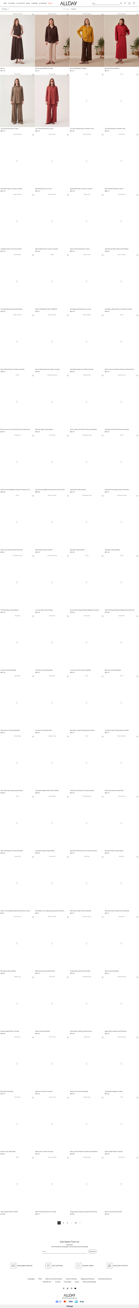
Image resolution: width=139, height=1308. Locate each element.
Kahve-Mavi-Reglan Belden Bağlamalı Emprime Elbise (85, 610)
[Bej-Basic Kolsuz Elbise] (87, 522)
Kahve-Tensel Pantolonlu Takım (80, 249)
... (71, 1223)
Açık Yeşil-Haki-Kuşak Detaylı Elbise (12, 790)
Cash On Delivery (71, 1279)
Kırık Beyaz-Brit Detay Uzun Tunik (80, 309)
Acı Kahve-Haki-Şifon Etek (43, 730)
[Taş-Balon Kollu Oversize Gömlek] (17, 221)
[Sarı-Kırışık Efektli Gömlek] (87, 41)
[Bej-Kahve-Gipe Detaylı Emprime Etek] (87, 703)
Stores (77, 1282)
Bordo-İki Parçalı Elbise (112, 68)
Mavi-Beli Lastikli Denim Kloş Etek (80, 911)
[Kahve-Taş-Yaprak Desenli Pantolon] (17, 522)
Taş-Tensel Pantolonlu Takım (10, 128)
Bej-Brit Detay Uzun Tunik (43, 189)
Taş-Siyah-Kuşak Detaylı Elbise (45, 851)
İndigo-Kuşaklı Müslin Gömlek (10, 1031)
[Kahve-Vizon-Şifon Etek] (17, 1124)
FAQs (40, 1279)
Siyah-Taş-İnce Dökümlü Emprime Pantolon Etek (120, 369)
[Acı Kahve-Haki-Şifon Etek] (52, 703)
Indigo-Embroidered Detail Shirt (80, 971)
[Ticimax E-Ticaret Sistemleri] (69, 1307)
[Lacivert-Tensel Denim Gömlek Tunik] (87, 101)
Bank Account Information (54, 1279)
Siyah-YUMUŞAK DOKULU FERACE (46, 309)
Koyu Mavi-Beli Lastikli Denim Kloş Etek (117, 911)
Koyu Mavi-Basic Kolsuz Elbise (114, 851)
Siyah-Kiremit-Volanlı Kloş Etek (10, 730)
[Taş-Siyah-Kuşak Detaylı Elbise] (52, 823)
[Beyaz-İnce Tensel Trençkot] (52, 1124)
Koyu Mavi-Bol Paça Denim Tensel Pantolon (83, 851)
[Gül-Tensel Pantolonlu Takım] (52, 101)
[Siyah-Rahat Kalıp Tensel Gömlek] (52, 1184)
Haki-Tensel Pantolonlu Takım (114, 189)
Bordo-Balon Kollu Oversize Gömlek (46, 249)
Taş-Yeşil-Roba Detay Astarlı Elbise (11, 309)
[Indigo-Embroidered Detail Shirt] (87, 943)
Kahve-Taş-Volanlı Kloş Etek (113, 1212)
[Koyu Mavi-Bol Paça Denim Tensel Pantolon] (87, 823)
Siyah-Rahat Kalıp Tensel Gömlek (45, 1212)
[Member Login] (129, 3)
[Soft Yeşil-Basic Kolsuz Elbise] (17, 582)
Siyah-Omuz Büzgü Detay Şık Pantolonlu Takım (15, 911)
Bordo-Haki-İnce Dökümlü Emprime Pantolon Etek (16, 429)
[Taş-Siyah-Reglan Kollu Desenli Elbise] (52, 763)
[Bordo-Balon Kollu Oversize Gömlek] (52, 221)
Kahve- (3, 68)
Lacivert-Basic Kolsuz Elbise (44, 610)
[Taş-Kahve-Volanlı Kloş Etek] (52, 643)
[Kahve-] (17, 41)
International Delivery (105, 1279)
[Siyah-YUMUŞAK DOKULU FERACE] (52, 281)
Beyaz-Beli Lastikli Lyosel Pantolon (116, 1031)
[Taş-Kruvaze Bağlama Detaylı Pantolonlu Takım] (52, 462)
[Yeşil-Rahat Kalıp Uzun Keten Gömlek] (87, 342)
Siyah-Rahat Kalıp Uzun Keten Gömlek (12, 369)
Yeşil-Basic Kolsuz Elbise (112, 550)
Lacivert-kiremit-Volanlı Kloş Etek (80, 670)
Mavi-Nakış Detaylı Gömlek (43, 550)
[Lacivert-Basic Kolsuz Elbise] (52, 582)
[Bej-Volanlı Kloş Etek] (17, 1064)
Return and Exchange (89, 1282)
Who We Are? (47, 1282)
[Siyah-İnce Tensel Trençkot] (52, 1064)
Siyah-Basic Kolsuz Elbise (78, 489)
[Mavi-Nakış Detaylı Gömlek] (52, 522)
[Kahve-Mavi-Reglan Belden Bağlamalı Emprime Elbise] (87, 582)
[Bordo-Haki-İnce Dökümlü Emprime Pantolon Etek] (17, 402)
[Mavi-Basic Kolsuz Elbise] (17, 943)
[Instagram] (71, 1288)
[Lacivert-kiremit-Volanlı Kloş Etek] (87, 643)
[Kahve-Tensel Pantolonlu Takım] (87, 221)
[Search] (121, 3)
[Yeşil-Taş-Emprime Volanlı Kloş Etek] (17, 823)
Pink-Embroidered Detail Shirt (114, 790)
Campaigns (31, 1279)
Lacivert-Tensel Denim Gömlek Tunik (82, 128)
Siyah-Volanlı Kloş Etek (112, 971)
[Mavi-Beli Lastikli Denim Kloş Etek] (87, 883)
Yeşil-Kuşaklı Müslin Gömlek (9, 1212)
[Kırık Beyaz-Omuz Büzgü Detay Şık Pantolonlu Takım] (52, 883)
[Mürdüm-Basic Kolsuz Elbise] (52, 402)
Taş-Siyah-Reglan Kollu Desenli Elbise (47, 790)
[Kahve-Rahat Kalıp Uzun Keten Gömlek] (52, 342)
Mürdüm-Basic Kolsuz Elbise (44, 429)
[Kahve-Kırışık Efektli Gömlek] (52, 41)
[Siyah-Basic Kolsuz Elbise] (87, 462)
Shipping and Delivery (87, 1279)
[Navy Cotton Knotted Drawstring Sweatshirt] (87, 1124)
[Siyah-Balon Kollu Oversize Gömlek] (87, 161)
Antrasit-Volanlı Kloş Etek (8, 670)
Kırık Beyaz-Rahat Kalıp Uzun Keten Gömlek (118, 309)
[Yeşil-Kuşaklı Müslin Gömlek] (17, 1184)
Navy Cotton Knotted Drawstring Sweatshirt (83, 1151)
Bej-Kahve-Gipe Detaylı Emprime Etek (82, 730)
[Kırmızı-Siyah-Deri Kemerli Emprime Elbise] (87, 402)
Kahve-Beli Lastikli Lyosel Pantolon (81, 1031)
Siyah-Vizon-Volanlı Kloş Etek (79, 1091)
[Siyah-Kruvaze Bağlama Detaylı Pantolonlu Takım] (17, 462)
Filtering (4, 9)
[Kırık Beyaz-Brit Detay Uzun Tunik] (87, 281)
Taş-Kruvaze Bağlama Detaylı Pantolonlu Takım (50, 489)
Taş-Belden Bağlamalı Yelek (114, 1091)
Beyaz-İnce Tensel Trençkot (44, 1151)
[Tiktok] (67, 1288)
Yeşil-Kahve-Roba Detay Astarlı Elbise (117, 249)
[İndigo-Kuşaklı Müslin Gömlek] (17, 1004)
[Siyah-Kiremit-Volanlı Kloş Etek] (17, 703)
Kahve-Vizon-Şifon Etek (8, 1151)
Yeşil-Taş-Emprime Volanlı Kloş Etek (12, 851)
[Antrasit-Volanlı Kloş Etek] (17, 643)
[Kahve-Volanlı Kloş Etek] (52, 1004)
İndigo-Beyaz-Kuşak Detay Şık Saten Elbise (83, 1212)
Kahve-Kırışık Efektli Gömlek (44, 68)
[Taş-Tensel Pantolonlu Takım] (17, 101)
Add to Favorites (33, 14)
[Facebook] (63, 1288)
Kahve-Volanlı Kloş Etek (42, 1031)
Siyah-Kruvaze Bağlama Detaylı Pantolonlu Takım (16, 489)
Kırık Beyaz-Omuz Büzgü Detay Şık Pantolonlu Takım (50, 911)
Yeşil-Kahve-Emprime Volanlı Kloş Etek (82, 790)
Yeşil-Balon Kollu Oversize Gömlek (11, 189)
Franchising (67, 1282)
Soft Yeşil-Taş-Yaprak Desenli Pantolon (117, 489)
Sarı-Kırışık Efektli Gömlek (78, 68)
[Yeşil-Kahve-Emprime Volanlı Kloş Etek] (87, 763)
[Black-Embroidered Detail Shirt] (52, 943)
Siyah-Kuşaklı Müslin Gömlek (114, 1151)
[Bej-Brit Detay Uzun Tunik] (52, 161)
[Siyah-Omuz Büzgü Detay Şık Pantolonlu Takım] (17, 883)
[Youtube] (75, 1288)
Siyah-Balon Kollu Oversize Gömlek (81, 189)
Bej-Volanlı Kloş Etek (7, 1091)
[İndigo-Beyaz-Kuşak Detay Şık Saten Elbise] (87, 1184)
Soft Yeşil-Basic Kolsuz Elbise (10, 610)
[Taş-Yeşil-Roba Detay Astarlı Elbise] (17, 281)
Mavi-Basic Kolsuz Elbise (8, 971)
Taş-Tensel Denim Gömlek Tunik (115, 128)
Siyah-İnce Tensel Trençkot (44, 1091)
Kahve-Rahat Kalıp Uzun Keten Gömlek (47, 369)
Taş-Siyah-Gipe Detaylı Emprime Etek (117, 730)
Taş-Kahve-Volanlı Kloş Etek (44, 670)
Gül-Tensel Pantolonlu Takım (44, 128)
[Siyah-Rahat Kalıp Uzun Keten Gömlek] (17, 342)
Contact (57, 1282)
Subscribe (92, 1251)
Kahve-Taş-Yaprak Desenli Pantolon (12, 550)
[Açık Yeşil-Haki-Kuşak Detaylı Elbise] (17, 763)
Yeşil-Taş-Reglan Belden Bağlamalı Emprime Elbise (120, 610)
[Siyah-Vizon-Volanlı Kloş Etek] (87, 1064)
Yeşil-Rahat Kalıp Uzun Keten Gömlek (81, 369)
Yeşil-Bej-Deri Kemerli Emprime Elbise (117, 429)
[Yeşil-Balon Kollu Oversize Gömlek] (17, 161)
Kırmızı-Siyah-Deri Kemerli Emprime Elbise (83, 429)
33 (76, 1223)
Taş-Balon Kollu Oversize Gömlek (11, 249)
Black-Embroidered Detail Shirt (45, 971)
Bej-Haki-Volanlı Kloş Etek (113, 670)
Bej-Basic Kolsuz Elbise (77, 550)
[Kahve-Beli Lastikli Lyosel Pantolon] (87, 1004)
